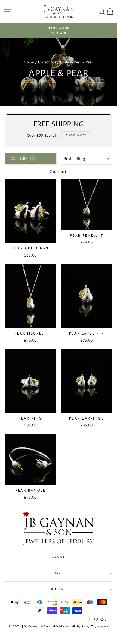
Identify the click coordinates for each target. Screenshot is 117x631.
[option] (58, 31)
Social (58, 589)
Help (58, 573)
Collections (47, 62)
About (58, 557)
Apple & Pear (70, 62)
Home (29, 62)
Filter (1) (27, 158)
